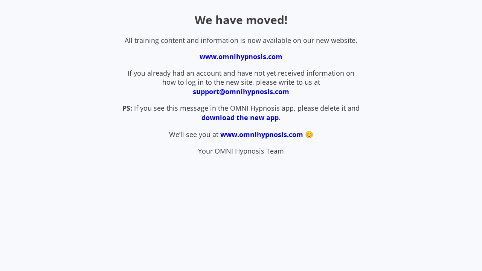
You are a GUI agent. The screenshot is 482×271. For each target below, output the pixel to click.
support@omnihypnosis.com (241, 91)
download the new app (240, 117)
